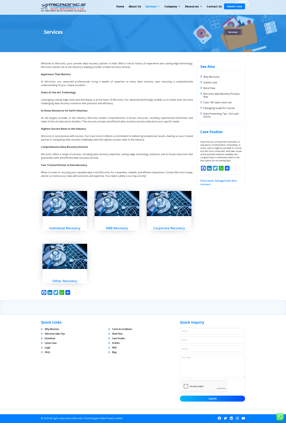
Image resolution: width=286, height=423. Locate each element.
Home (120, 6)
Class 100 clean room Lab (217, 102)
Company (170, 6)
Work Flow (209, 88)
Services (151, 6)
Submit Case (234, 6)
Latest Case (51, 343)
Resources (192, 6)
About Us (135, 6)
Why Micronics (211, 76)
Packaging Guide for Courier (219, 108)
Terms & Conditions (122, 329)
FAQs (47, 352)
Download (50, 338)
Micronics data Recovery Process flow (221, 95)
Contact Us (214, 6)
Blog (114, 352)
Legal (47, 347)
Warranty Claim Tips (55, 334)
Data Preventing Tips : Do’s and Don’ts (220, 115)
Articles (116, 343)
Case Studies (118, 338)
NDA (114, 347)
